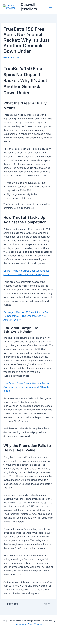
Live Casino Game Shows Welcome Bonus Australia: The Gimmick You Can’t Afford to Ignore (26, 387)
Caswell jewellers (29, 6)
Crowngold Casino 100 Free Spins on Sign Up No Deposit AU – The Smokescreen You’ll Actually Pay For (28, 316)
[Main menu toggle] (50, 6)
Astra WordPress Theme (29, 624)
